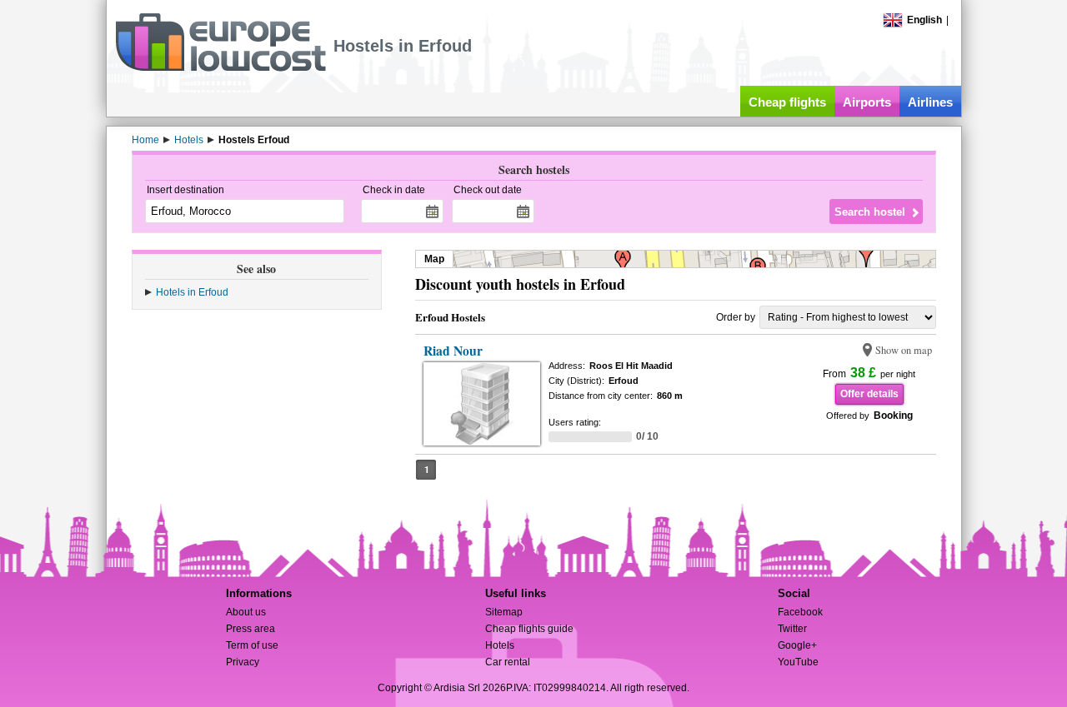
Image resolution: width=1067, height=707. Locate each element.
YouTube (798, 662)
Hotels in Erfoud (192, 292)
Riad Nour (453, 350)
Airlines (930, 102)
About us (246, 612)
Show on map (903, 350)
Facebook (800, 612)
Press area (250, 629)
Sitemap (504, 612)
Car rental (507, 662)
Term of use (252, 645)
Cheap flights (787, 102)
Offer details (869, 394)
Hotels (499, 645)
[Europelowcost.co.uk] (220, 68)
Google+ (797, 645)
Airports (867, 102)
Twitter (792, 629)
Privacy (242, 662)
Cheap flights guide (529, 629)
